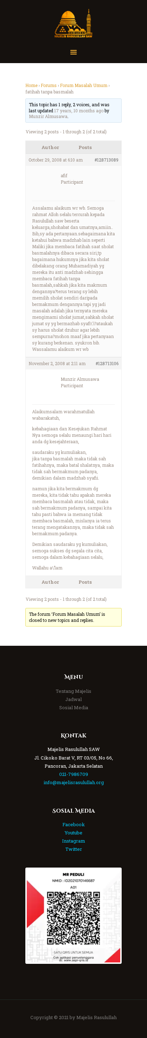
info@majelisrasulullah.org (74, 782)
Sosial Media (73, 707)
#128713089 (106, 160)
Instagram (73, 841)
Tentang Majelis (73, 691)
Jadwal (73, 699)
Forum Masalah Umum (83, 85)
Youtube (73, 832)
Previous (37, 916)
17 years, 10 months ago (78, 110)
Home (31, 85)
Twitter (73, 849)
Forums (49, 85)
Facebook (73, 824)
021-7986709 (73, 774)
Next (109, 916)
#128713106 (107, 363)
